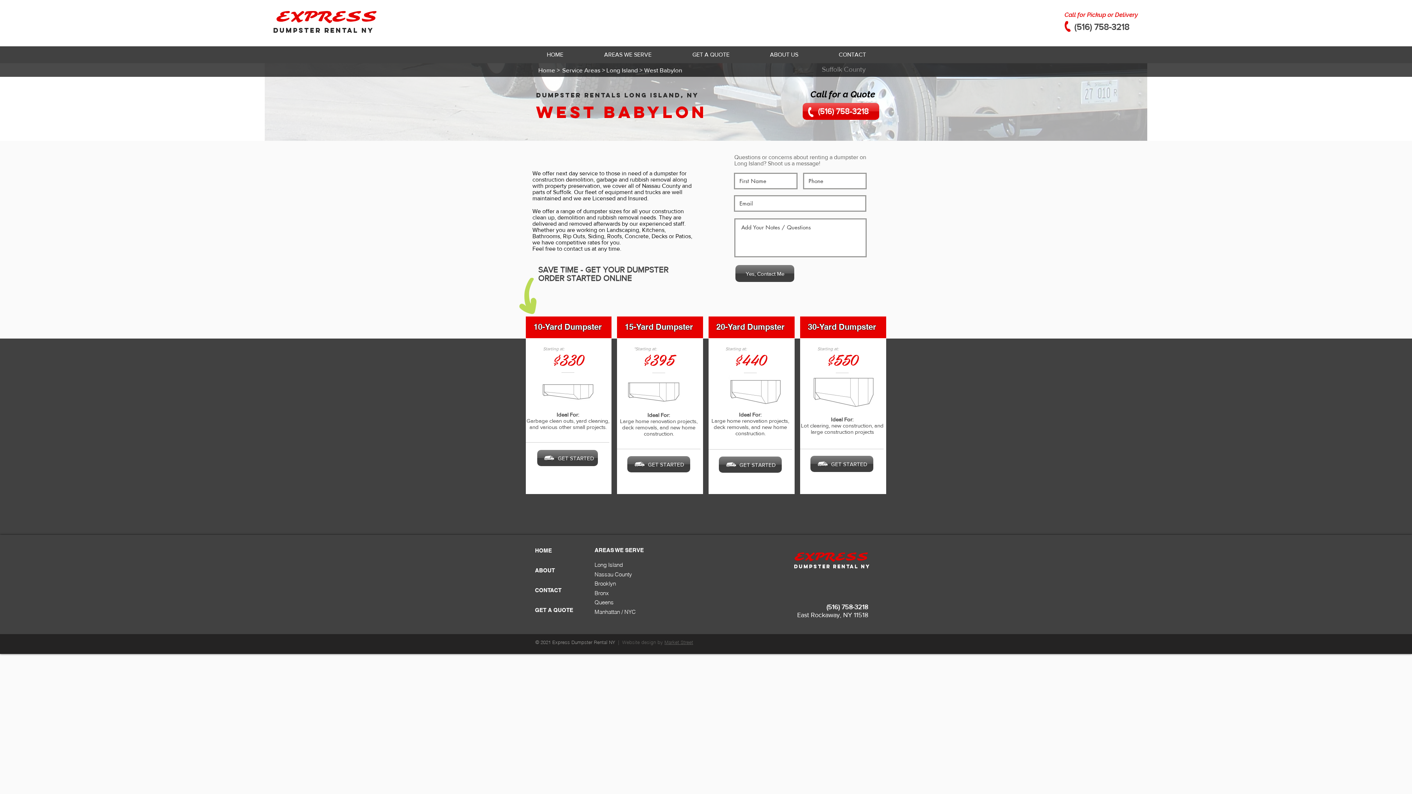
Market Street (678, 642)
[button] (628, 54)
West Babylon (621, 111)
